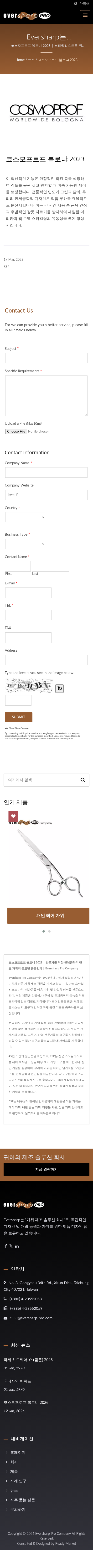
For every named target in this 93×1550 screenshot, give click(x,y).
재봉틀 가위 (49, 1107)
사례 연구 (18, 1481)
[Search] (82, 780)
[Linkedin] (17, 1246)
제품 (14, 1471)
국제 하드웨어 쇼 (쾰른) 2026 (28, 1359)
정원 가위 (65, 1107)
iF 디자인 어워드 (17, 1381)
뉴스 (31, 60)
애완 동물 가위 (31, 1107)
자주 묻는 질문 (22, 1500)
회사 (14, 1462)
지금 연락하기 (46, 1169)
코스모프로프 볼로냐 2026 (26, 1402)
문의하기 (30, 1113)
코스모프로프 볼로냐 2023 (58, 60)
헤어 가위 (15, 1107)
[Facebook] (6, 1246)
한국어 (84, 3)
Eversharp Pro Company (53, 1534)
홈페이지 (18, 1452)
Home (20, 60)
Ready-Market (65, 1543)
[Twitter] (11, 1246)
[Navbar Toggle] (85, 15)
